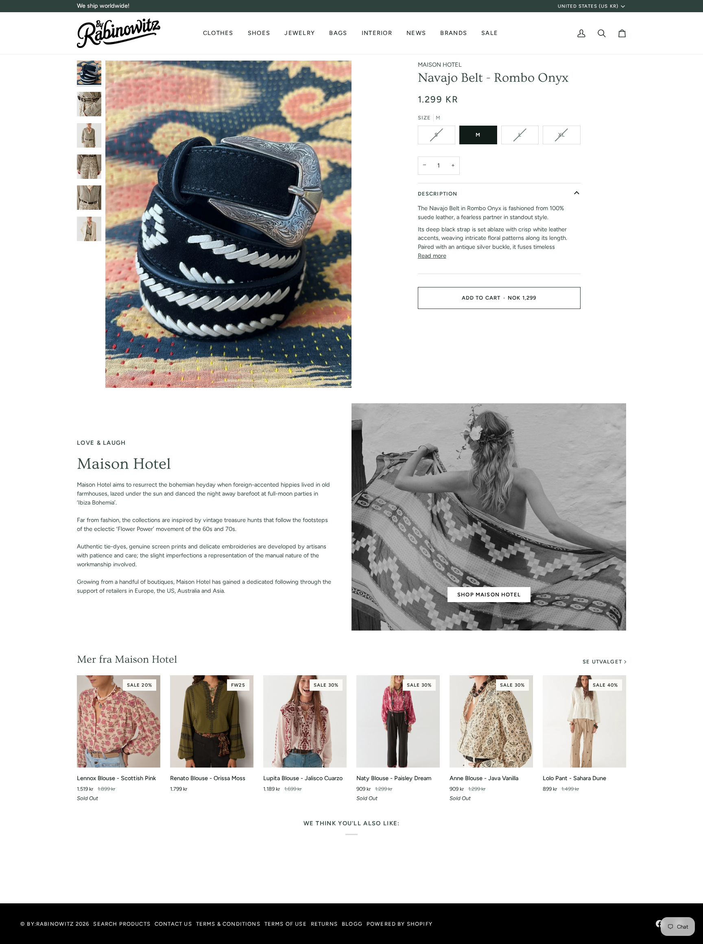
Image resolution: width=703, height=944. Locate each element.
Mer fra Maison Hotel (127, 660)
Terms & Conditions (228, 924)
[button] (219, 33)
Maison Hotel (440, 64)
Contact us (173, 924)
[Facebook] (659, 923)
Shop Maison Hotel (489, 595)
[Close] (172, 859)
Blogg (352, 924)
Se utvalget (602, 662)
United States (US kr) (588, 6)
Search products (122, 924)
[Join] (163, 900)
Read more (432, 255)
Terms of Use (285, 924)
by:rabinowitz (50, 924)
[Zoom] (121, 372)
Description (438, 194)
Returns (324, 924)
